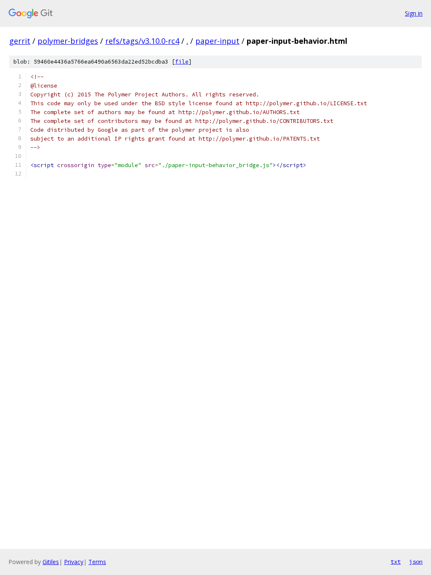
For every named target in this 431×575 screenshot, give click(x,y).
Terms (97, 562)
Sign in (414, 13)
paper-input (217, 41)
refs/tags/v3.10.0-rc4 (142, 41)
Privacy (73, 562)
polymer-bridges (67, 41)
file (182, 61)
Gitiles (51, 562)
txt (396, 561)
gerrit (19, 41)
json (416, 561)
